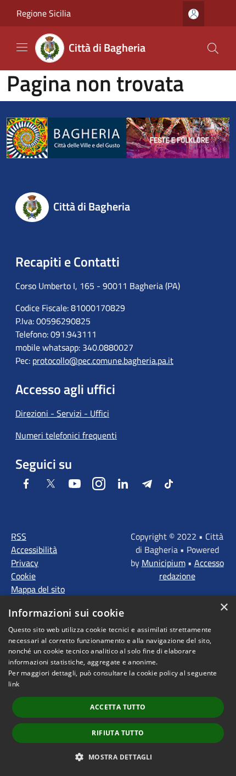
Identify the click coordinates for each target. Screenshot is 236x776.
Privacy (24, 562)
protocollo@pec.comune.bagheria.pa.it (102, 360)
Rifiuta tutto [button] (118, 733)
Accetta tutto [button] (117, 707)
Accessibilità (34, 549)
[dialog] (118, 686)
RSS (18, 536)
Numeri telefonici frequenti (66, 435)
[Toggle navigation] (22, 47)
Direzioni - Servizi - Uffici (62, 413)
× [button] (224, 607)
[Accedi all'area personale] (193, 14)
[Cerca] (213, 48)
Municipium (164, 562)
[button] (117, 756)
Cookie (23, 576)
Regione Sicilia (43, 13)
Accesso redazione (191, 569)
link (13, 684)
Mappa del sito (38, 589)
